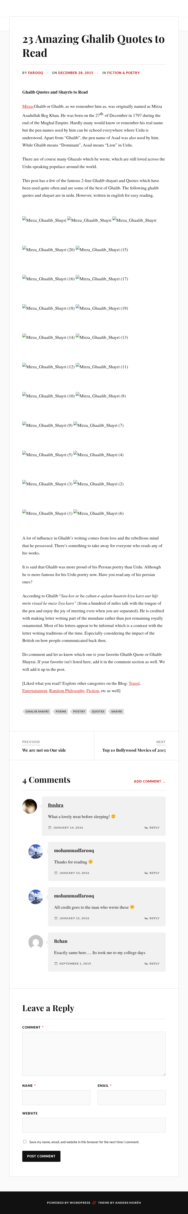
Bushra (55, 805)
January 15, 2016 (74, 918)
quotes (98, 711)
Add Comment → (150, 781)
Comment (33, 1027)
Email (105, 1086)
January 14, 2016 (68, 827)
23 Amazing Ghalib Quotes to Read (93, 45)
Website (30, 1113)
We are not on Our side (44, 750)
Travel (134, 683)
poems (61, 711)
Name (29, 1086)
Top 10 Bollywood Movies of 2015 (134, 750)
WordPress (80, 1202)
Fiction (92, 690)
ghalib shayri (37, 711)
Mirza (28, 106)
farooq (35, 73)
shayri (116, 711)
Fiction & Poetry (123, 73)
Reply (155, 827)
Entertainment (34, 690)
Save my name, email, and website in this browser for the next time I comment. (84, 1142)
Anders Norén (128, 1202)
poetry (79, 711)
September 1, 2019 (75, 963)
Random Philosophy (66, 690)
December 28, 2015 (76, 73)
